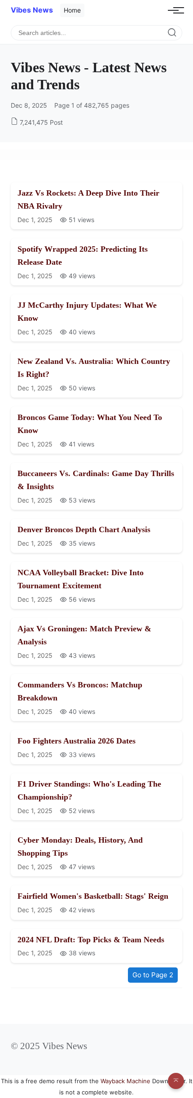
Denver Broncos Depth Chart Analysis (84, 529)
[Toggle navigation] (173, 10)
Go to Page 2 (152, 975)
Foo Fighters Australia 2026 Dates (77, 740)
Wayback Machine (125, 1081)
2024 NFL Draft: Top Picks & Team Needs (91, 939)
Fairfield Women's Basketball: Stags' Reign (93, 896)
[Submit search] (172, 32)
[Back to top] (176, 1081)
